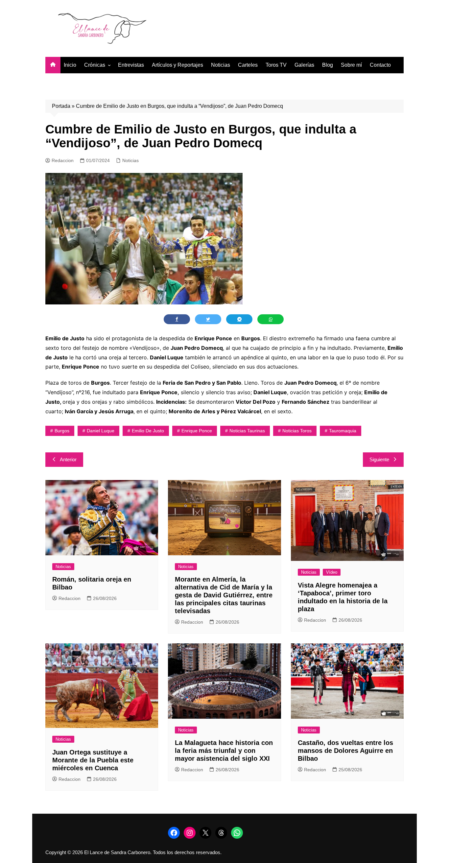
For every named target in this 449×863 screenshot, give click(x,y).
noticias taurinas (247, 430)
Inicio (70, 65)
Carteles (248, 65)
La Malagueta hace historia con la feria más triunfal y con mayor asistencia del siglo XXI (224, 750)
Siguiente (379, 459)
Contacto (380, 65)
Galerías (304, 65)
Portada (61, 106)
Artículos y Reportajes (177, 65)
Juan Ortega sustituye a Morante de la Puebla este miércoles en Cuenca (92, 760)
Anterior (68, 459)
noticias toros (297, 430)
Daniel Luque (100, 430)
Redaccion (63, 160)
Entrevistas (131, 65)
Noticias (220, 65)
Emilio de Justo (148, 430)
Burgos (62, 430)
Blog (327, 65)
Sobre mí (351, 65)
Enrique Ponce (196, 430)
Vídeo (331, 572)
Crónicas (94, 65)
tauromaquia (342, 430)
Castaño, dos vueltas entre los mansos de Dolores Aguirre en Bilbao (345, 750)
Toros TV (276, 65)
